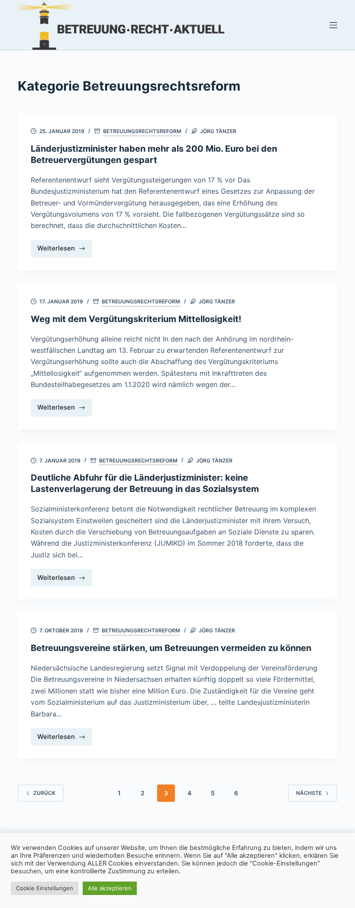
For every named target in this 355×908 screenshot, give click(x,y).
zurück (44, 793)
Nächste (309, 793)
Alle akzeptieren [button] (110, 888)
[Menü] (333, 25)
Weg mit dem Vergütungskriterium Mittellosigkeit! (136, 319)
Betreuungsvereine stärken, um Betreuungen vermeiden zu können (171, 648)
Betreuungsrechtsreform (142, 131)
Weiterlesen (64, 250)
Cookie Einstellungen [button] (44, 888)
